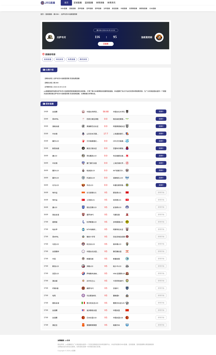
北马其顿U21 (91, 193)
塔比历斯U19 (91, 207)
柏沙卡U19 (117, 266)
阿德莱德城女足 (119, 126)
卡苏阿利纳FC (118, 281)
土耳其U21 (91, 200)
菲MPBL (55, 119)
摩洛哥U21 (117, 193)
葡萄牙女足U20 (119, 303)
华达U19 (90, 185)
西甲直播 (81, 8)
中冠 (54, 259)
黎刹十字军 (91, 237)
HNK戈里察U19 (119, 274)
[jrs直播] (47, 5)
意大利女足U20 (92, 303)
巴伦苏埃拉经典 (119, 237)
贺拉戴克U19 (91, 156)
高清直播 (47, 59)
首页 (66, 3)
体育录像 (100, 3)
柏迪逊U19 (91, 171)
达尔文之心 (91, 281)
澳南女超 (55, 126)
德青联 (54, 222)
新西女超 (55, 148)
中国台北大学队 (119, 112)
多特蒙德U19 (118, 222)
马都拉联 (116, 215)
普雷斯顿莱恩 (92, 325)
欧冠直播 (115, 8)
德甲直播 (98, 8)
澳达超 (54, 281)
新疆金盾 (116, 259)
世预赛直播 (133, 8)
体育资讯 (111, 3)
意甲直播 (89, 8)
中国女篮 (116, 310)
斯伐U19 (55, 266)
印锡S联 (55, 288)
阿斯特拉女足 (118, 229)
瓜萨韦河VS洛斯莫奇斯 (69, 14)
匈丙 (54, 296)
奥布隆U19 (117, 244)
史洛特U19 (117, 207)
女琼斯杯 (55, 251)
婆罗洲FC (90, 215)
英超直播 (72, 8)
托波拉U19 (91, 178)
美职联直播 (143, 8)
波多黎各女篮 (92, 310)
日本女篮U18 (91, 318)
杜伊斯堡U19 (91, 222)
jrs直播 (67, 340)
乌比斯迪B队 (91, 296)
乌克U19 (55, 244)
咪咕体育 (59, 59)
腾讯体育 (83, 59)
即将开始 (161, 192)
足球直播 (78, 3)
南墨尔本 (116, 325)
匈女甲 (54, 229)
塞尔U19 (55, 141)
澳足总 (54, 325)
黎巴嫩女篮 (117, 251)
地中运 (54, 193)
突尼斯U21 (117, 200)
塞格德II (116, 296)
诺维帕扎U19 (118, 178)
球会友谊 (55, 215)
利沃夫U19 (91, 244)
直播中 (161, 111)
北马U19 (55, 185)
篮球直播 (89, 3)
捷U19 (54, 156)
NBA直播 (64, 8)
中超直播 (124, 8)
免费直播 (71, 59)
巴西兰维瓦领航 (92, 119)
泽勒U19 (90, 266)
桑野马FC (90, 288)
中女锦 (54, 134)
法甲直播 (107, 8)
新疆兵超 (90, 259)
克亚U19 (55, 274)
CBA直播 (152, 8)
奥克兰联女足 (92, 148)
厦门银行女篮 (92, 163)
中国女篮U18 (118, 318)
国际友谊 (55, 303)
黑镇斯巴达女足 (92, 126)
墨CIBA (56, 14)
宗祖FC (116, 288)
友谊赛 (54, 112)
